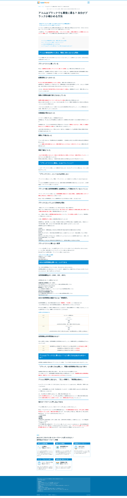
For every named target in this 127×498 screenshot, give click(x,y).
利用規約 (49, 494)
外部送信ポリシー (54, 494)
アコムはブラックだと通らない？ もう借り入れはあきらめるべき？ (57, 46)
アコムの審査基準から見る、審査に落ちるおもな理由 (54, 40)
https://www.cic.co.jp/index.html (45, 290)
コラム (43, 6)
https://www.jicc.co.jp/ (42, 294)
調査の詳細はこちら (40, 490)
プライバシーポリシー (44, 494)
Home (39, 6)
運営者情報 (38, 494)
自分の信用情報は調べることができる (51, 44)
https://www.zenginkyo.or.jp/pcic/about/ (46, 285)
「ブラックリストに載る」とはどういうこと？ (53, 42)
